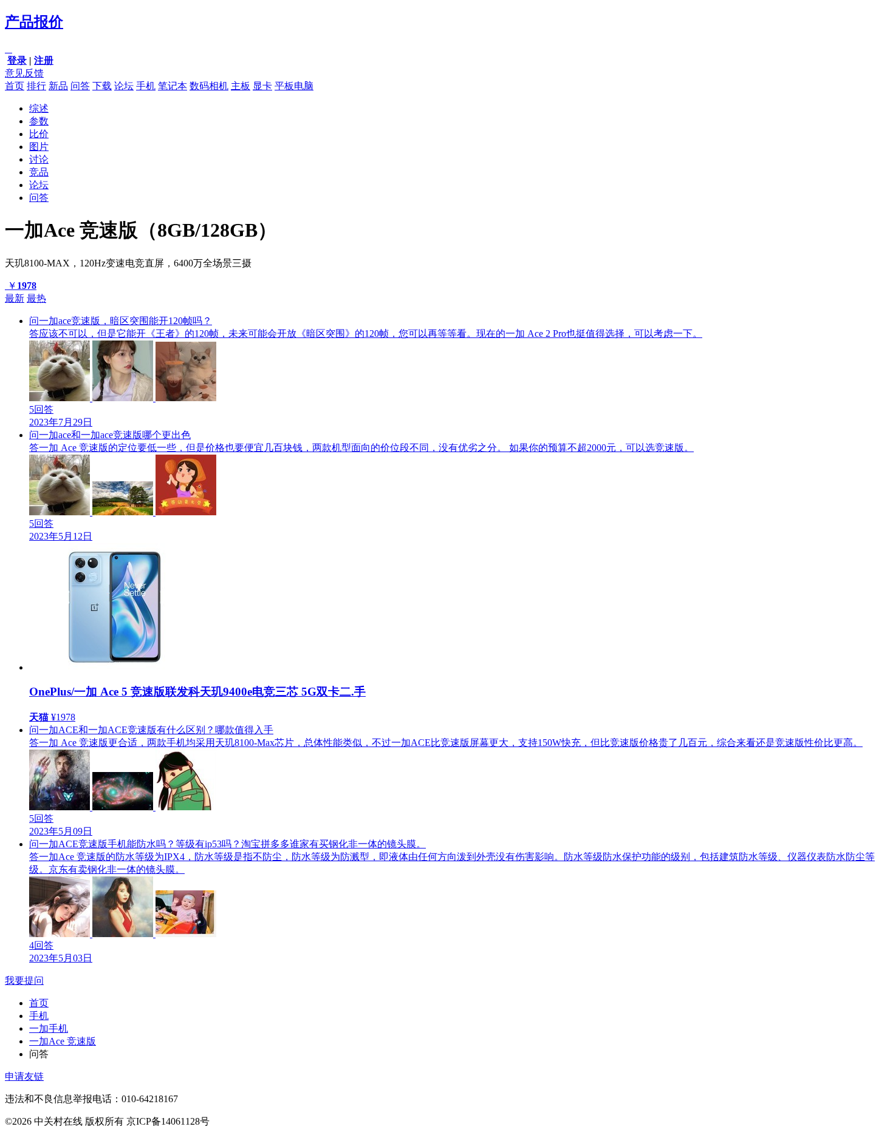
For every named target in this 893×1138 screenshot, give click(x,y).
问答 (80, 86)
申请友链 (24, 1076)
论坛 (124, 86)
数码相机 (209, 86)
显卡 (262, 86)
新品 (58, 86)
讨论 (39, 159)
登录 (17, 60)
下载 (102, 86)
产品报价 (34, 22)
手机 (146, 86)
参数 (39, 121)
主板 (240, 86)
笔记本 (172, 86)
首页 (14, 86)
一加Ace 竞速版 (62, 1041)
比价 (39, 134)
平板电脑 (294, 86)
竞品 (39, 172)
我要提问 (24, 980)
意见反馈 (24, 73)
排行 (36, 86)
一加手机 (48, 1028)
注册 (43, 60)
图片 (39, 146)
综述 (39, 108)
